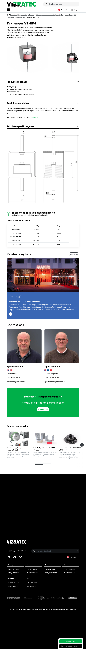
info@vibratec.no (32, 573)
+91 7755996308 (32, 583)
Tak (75, 15)
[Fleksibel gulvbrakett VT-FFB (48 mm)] (45, 438)
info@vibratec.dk (51, 573)
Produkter (13, 15)
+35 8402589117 (13, 583)
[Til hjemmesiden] (16, 542)
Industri (31, 15)
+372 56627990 (69, 569)
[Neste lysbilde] (82, 445)
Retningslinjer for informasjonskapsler (35, 609)
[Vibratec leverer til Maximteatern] (43, 275)
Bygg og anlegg (23, 15)
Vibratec (15, 609)
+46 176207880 (13, 569)
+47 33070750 (32, 569)
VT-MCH (34, 117)
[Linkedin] (9, 557)
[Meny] (8, 9)
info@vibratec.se (14, 573)
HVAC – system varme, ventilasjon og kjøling (50, 15)
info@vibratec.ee (69, 573)
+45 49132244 (50, 569)
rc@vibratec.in (31, 586)
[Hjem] (7, 15)
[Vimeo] (20, 557)
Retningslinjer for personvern (64, 609)
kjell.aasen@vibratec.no (16, 382)
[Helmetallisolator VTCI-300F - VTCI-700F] (71, 438)
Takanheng (10, 17)
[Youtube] (14, 557)
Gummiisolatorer (20, 17)
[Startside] (21, 6)
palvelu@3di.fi (13, 586)
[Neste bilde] (76, 58)
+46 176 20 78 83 (51, 378)
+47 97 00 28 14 (13, 378)
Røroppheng (69, 15)
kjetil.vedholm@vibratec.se (54, 382)
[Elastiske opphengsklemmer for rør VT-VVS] (19, 438)
